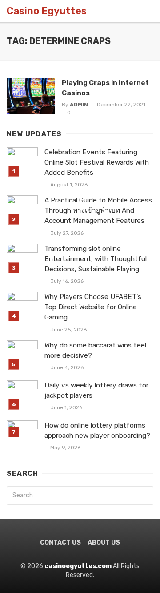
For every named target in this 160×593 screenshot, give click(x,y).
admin (79, 104)
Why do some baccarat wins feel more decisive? (95, 350)
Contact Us (60, 542)
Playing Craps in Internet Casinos (105, 87)
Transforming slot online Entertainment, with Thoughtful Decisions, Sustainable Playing (95, 259)
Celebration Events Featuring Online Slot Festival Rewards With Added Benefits (96, 162)
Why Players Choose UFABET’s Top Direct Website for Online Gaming (92, 307)
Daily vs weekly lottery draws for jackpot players (96, 390)
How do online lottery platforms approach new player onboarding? (97, 430)
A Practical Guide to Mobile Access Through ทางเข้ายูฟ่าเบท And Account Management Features (98, 210)
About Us (104, 542)
